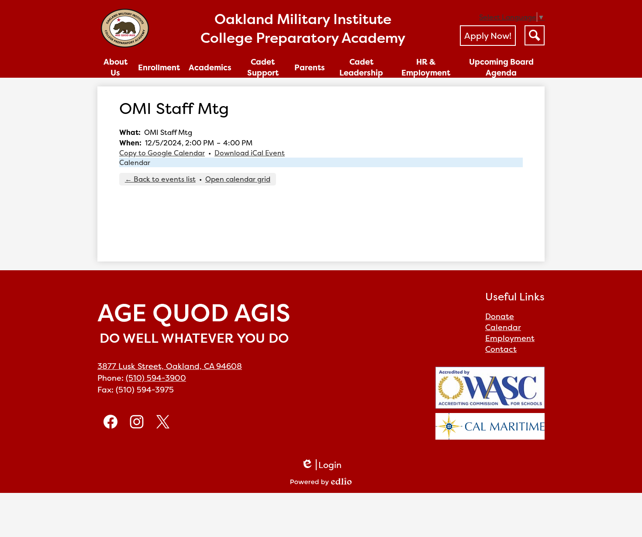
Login (321, 464)
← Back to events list (160, 179)
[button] (115, 67)
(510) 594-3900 (156, 377)
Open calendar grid (237, 179)
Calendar (134, 162)
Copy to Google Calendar (162, 153)
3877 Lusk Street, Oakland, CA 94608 (169, 366)
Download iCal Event (249, 153)
